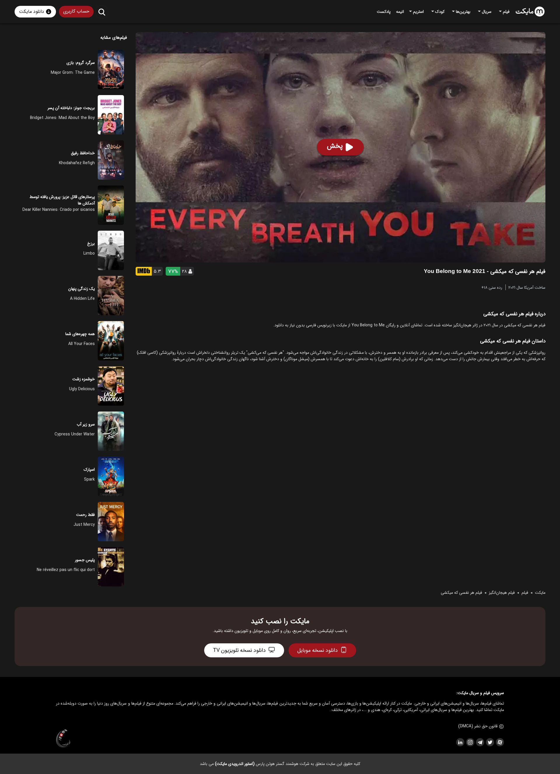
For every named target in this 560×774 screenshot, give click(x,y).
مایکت (540, 592)
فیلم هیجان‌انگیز (502, 592)
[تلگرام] (479, 742)
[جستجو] (101, 11)
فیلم (525, 592)
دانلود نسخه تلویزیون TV (239, 650)
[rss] (460, 742)
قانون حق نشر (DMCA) (478, 726)
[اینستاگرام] (470, 742)
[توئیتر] (489, 742)
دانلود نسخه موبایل (317, 650)
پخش (335, 146)
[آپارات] (499, 742)
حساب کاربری (76, 11)
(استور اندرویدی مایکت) (235, 764)
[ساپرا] (63, 738)
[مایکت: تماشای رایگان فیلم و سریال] (530, 11)
